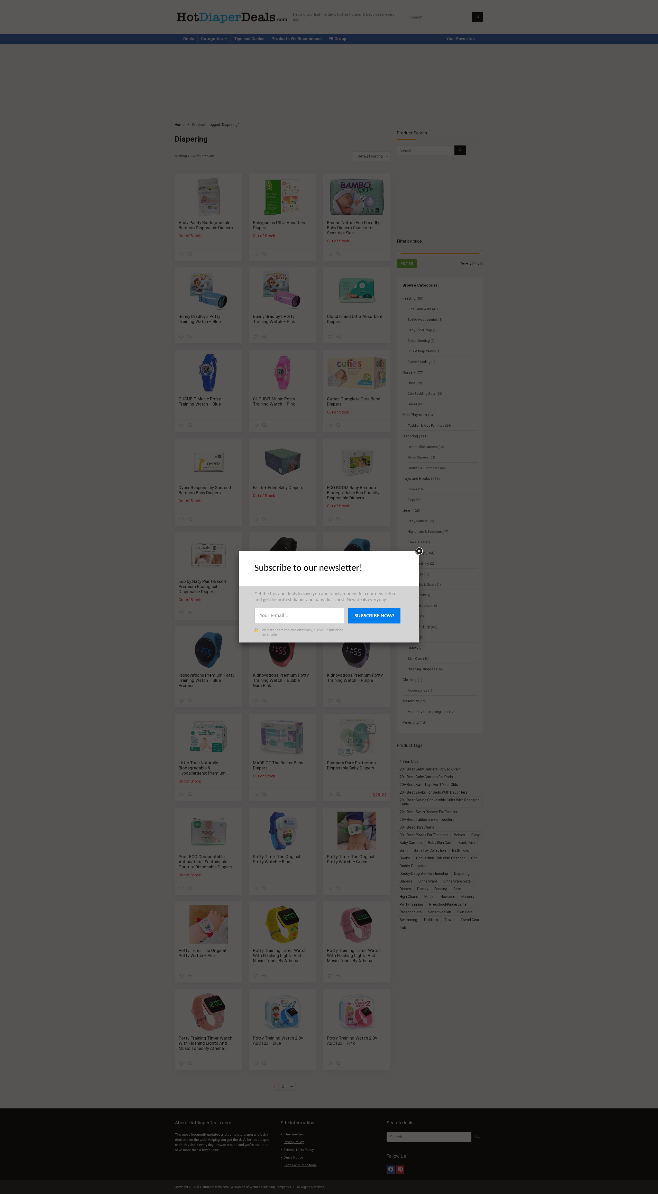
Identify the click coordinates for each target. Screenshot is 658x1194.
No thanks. (270, 635)
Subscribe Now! (374, 616)
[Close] (419, 551)
